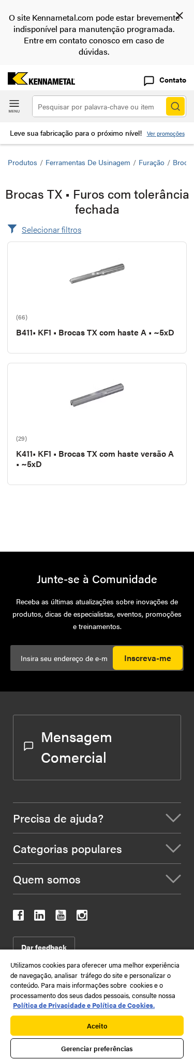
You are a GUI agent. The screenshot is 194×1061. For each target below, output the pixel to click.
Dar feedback (44, 947)
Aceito (97, 1026)
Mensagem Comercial (76, 746)
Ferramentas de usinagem (88, 162)
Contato (172, 79)
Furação (152, 162)
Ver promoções (166, 133)
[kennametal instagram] (82, 917)
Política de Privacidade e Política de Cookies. (84, 1005)
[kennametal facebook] (18, 917)
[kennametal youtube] (60, 917)
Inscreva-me (147, 658)
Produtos (22, 162)
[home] (37, 81)
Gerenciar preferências (97, 1048)
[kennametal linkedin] (39, 917)
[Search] (175, 106)
